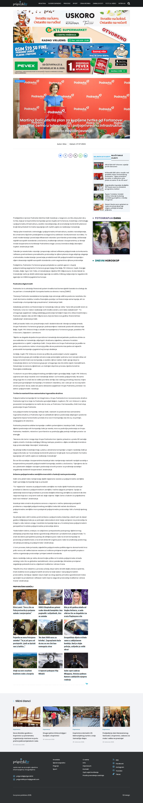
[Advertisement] (50, 172)
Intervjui (122, 3)
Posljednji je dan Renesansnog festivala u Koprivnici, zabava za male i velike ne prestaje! (116, 736)
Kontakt (86, 769)
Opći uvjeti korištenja (90, 772)
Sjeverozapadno (54, 3)
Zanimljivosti (98, 3)
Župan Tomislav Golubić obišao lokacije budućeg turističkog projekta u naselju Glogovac (116, 197)
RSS (117, 760)
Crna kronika (85, 3)
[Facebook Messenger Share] (60, 156)
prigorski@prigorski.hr (24, 776)
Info (84, 763)
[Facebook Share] (65, 156)
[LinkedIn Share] (86, 156)
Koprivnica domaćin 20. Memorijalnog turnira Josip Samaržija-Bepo (84, 736)
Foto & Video (111, 3)
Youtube (119, 771)
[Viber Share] (70, 156)
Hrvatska (42, 3)
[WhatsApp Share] (80, 156)
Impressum (87, 766)
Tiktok (118, 774)
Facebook (120, 764)
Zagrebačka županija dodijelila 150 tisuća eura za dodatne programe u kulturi (116, 187)
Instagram (120, 767)
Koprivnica (20, 81)
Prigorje (67, 3)
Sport (75, 3)
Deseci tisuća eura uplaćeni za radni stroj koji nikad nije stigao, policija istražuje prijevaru (116, 207)
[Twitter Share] (75, 156)
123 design (126, 795)
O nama (86, 760)
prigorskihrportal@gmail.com (27, 779)
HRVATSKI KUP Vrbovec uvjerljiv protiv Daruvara (116, 166)
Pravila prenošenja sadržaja (93, 775)
